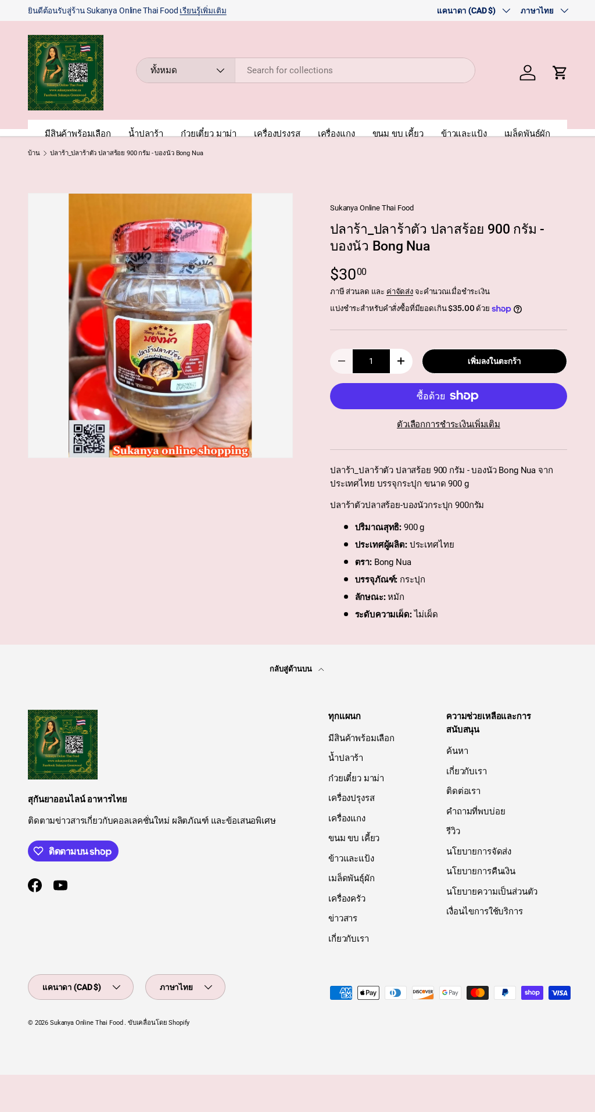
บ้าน (34, 153)
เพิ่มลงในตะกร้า (494, 361)
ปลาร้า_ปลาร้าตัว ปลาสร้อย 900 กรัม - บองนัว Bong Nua (126, 153)
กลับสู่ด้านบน (292, 668)
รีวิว (453, 831)
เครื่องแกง (336, 133)
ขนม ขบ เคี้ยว (398, 133)
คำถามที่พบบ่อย (476, 811)
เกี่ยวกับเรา (348, 939)
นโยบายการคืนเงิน (480, 871)
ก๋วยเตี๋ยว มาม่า (208, 133)
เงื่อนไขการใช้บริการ (484, 911)
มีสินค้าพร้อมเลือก (78, 133)
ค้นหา (457, 751)
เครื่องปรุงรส (277, 133)
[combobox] (306, 70)
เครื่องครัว (346, 898)
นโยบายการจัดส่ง (478, 851)
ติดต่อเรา (463, 791)
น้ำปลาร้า (145, 133)
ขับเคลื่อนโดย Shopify (158, 1023)
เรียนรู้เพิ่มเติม (203, 10)
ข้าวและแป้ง (464, 133)
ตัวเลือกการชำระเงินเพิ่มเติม (448, 424)
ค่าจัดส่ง (399, 291)
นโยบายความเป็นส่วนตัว (491, 891)
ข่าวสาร (342, 918)
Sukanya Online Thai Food (371, 207)
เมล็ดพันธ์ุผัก (527, 133)
